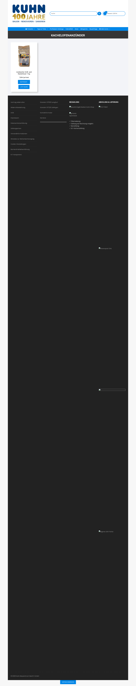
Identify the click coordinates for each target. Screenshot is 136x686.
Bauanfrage (93, 29)
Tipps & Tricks (41, 29)
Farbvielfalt (69, 29)
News (76, 29)
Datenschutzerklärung (19, 123)
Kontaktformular (46, 113)
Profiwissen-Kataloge (57, 29)
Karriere (43, 118)
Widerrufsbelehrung (18, 107)
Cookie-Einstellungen (18, 144)
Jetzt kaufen (24, 87)
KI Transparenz (16, 155)
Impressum (15, 118)
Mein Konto (104, 29)
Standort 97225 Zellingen (49, 107)
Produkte (30, 29)
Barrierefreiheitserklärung (20, 149)
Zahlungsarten (16, 128)
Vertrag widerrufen (18, 102)
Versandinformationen (19, 134)
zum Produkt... (24, 82)
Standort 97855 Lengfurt (49, 102)
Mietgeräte (84, 29)
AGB (12, 113)
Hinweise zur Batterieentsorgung (22, 139)
